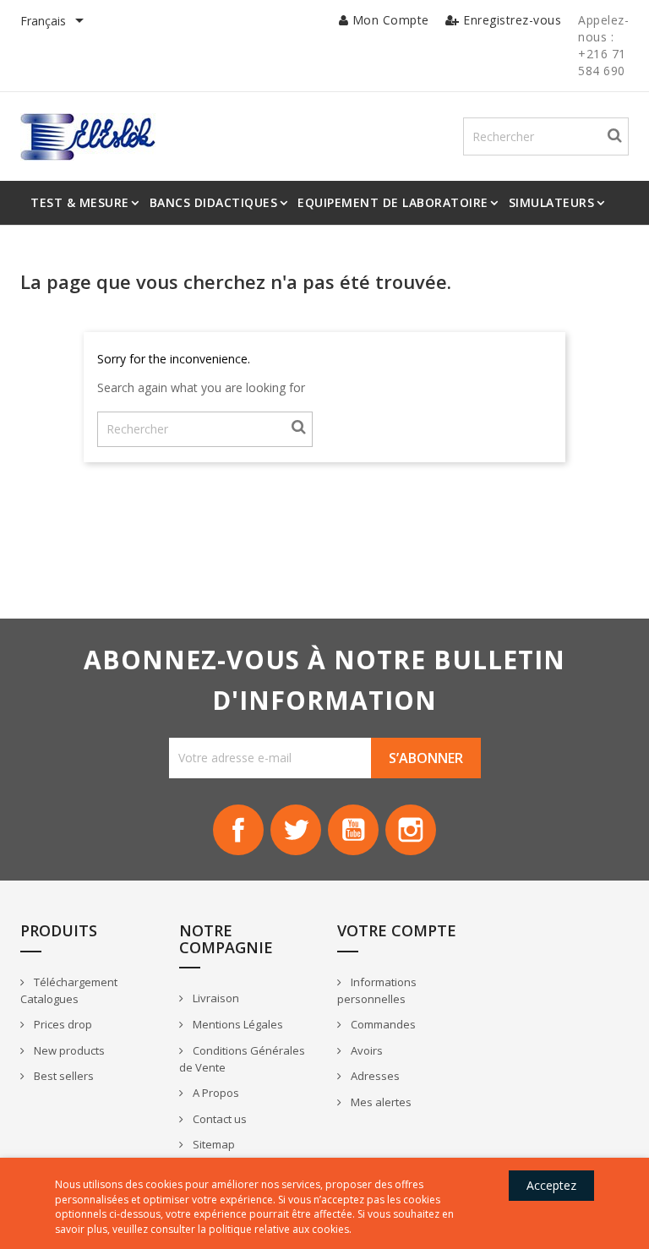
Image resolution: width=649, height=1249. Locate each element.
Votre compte (396, 930)
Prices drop (61, 1024)
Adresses (374, 1075)
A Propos (214, 1092)
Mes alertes (380, 1102)
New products (68, 1050)
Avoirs (365, 1050)
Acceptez (551, 1185)
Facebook (238, 829)
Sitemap (212, 1144)
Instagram (410, 829)
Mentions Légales (236, 1024)
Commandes (382, 1024)
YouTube (353, 829)
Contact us (218, 1118)
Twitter (295, 829)
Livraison (214, 998)
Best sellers (62, 1075)
